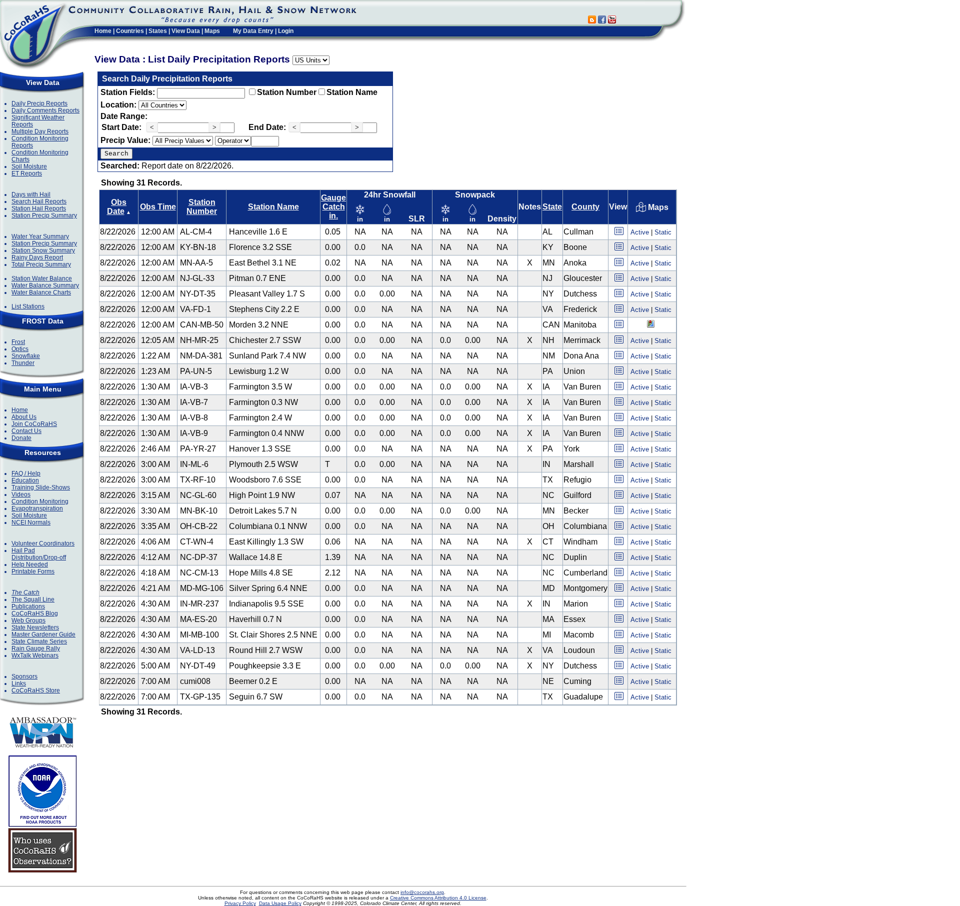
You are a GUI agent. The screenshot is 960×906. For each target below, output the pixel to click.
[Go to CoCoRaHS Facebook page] (602, 20)
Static (663, 232)
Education (25, 480)
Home (103, 31)
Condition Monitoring (40, 501)
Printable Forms (33, 571)
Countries (130, 31)
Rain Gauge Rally (36, 648)
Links (19, 683)
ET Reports (27, 173)
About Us (24, 417)
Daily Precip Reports (40, 103)
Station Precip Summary (44, 215)
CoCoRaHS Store (36, 690)
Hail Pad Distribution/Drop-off (39, 554)
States (157, 31)
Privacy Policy (240, 903)
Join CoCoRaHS (34, 424)
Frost (18, 342)
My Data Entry (253, 31)
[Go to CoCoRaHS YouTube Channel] (612, 20)
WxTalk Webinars (35, 655)
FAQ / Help (26, 473)
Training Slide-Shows (41, 487)
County (586, 206)
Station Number (286, 92)
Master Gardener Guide (44, 634)
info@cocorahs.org (422, 892)
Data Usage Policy (280, 903)
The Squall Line (33, 599)
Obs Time (158, 206)
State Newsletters (35, 627)
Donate (22, 438)
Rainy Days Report (37, 257)
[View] (619, 234)
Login (286, 31)
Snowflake (26, 356)
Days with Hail (31, 194)
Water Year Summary (40, 236)
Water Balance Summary (45, 285)
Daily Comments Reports (46, 110)
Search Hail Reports (39, 201)
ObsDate (117, 207)
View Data (186, 31)
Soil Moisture (29, 166)
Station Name (352, 92)
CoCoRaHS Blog (35, 613)
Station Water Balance (42, 278)
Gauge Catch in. (333, 207)
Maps (212, 31)
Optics (20, 349)
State (552, 206)
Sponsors (25, 676)
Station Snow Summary (43, 250)
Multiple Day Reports (40, 131)
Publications (28, 606)
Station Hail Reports (39, 208)
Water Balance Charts (41, 292)
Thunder (23, 363)
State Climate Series (39, 641)
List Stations (28, 306)
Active (639, 232)
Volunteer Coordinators (43, 543)
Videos (21, 494)
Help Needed (30, 564)
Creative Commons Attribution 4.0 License (438, 897)
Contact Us (27, 431)
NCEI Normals (31, 522)
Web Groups (29, 620)
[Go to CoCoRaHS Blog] (592, 20)
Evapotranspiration (37, 508)
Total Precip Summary (41, 264)
